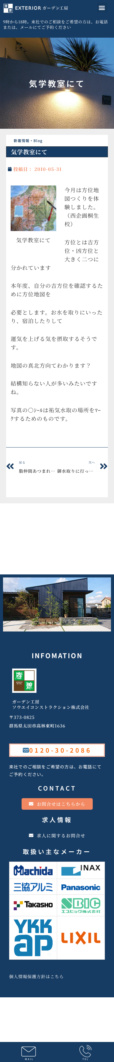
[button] (102, 7)
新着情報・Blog (28, 140)
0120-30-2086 (60, 750)
